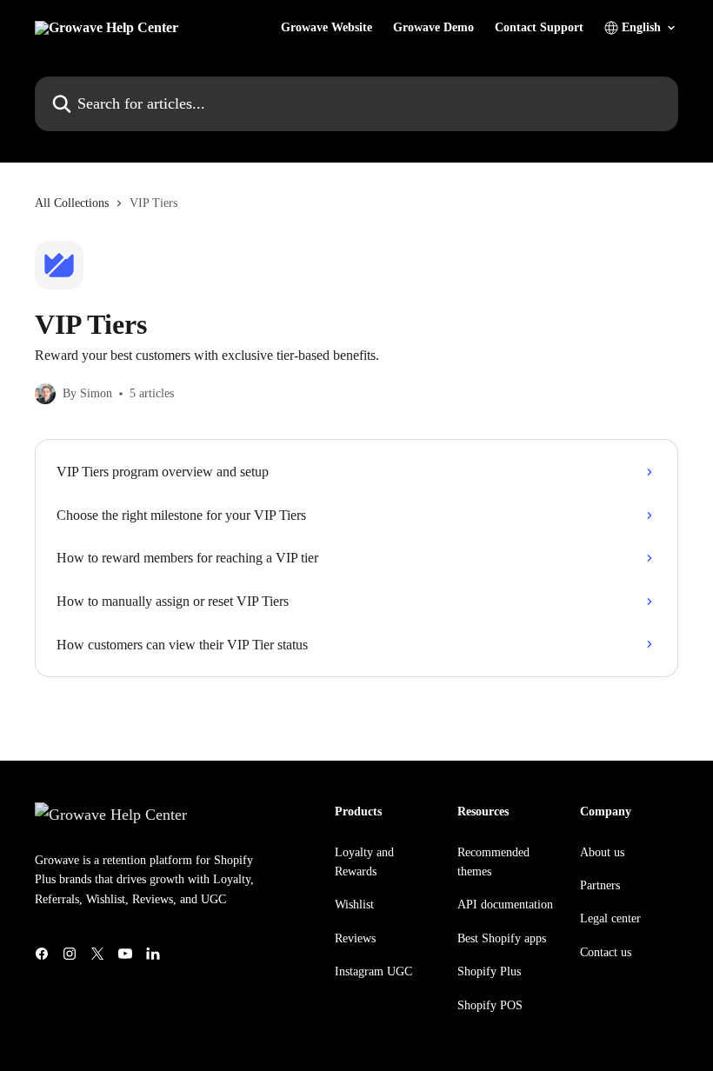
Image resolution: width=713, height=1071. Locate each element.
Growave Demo (433, 28)
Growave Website (326, 28)
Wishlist (354, 904)
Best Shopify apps (501, 938)
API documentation (505, 904)
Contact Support (539, 28)
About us (602, 852)
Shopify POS (490, 1005)
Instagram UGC (373, 971)
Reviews (355, 938)
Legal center (610, 918)
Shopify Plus (489, 971)
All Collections (72, 203)
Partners (600, 885)
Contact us (605, 952)
